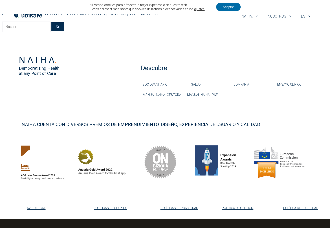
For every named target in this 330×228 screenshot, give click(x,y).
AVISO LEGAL (36, 208)
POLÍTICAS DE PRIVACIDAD (179, 208)
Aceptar (228, 7)
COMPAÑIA (241, 84)
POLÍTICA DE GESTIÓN (237, 208)
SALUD (196, 84)
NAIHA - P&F (209, 95)
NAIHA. (247, 16)
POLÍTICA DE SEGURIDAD (300, 208)
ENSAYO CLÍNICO (289, 84)
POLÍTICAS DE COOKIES (110, 208)
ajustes (199, 9)
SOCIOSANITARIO (155, 84)
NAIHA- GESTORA (168, 95)
